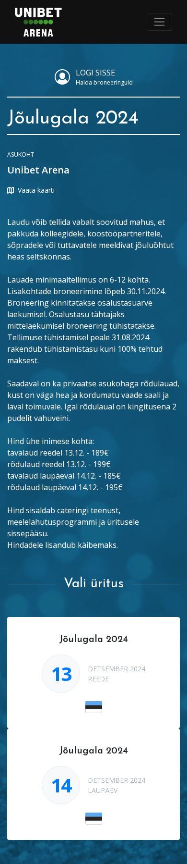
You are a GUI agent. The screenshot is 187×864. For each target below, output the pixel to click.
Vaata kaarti (36, 190)
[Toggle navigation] (159, 22)
